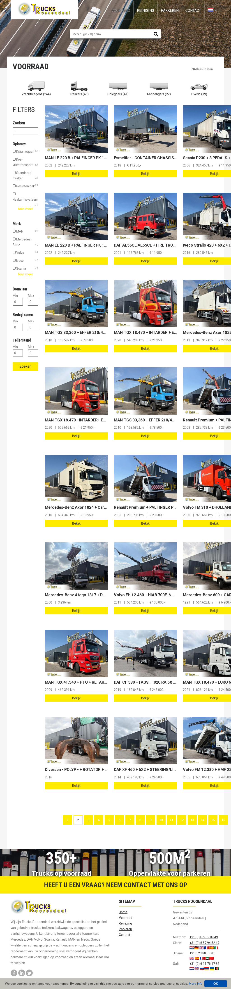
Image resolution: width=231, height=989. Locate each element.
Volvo (27, 252)
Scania (27, 268)
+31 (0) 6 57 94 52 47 (204, 943)
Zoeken (25, 366)
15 (213, 820)
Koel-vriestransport (25, 162)
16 (223, 820)
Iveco (27, 260)
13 (192, 820)
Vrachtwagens (36, 94)
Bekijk (76, 174)
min (15, 295)
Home (123, 912)
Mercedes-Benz (25, 242)
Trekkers (79, 94)
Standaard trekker (25, 175)
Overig (199, 94)
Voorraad (120, 10)
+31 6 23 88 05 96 (202, 953)
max (31, 295)
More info (195, 983)
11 (171, 820)
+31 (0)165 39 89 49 (203, 937)
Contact (193, 10)
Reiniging (145, 10)
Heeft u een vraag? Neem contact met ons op (115, 885)
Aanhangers (159, 94)
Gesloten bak (27, 186)
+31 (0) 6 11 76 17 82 (204, 963)
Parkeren (170, 10)
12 (182, 820)
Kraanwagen (27, 151)
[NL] (212, 10)
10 (161, 820)
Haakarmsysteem (25, 200)
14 (202, 820)
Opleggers (118, 94)
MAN (27, 231)
